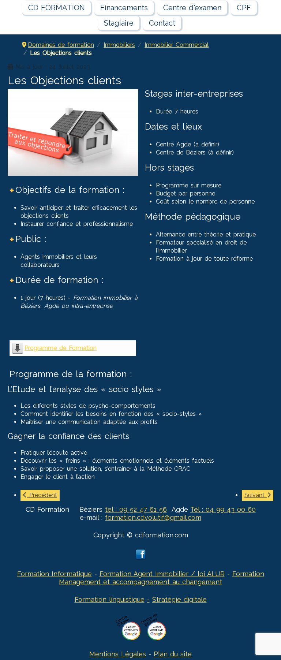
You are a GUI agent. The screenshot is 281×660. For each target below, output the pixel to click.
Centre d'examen (192, 7)
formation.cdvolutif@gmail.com (153, 517)
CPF (244, 7)
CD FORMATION (56, 7)
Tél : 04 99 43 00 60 (223, 509)
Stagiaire (119, 23)
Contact (162, 23)
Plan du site (173, 654)
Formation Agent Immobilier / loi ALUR (162, 574)
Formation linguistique (110, 599)
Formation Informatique (54, 574)
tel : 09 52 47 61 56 (136, 509)
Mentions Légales (117, 654)
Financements (124, 7)
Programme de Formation (61, 347)
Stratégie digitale (179, 599)
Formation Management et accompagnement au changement (161, 578)
